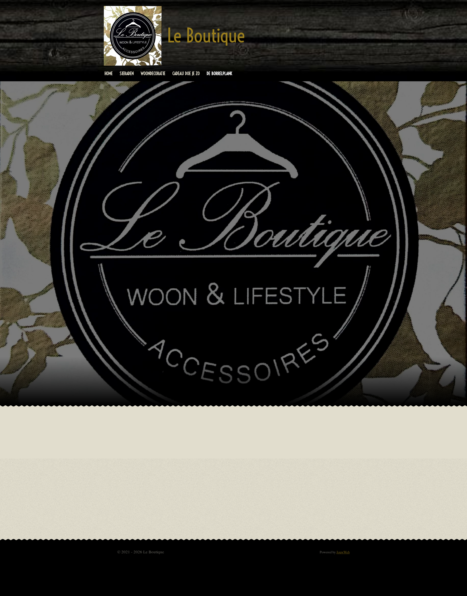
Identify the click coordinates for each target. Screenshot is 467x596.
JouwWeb (343, 552)
